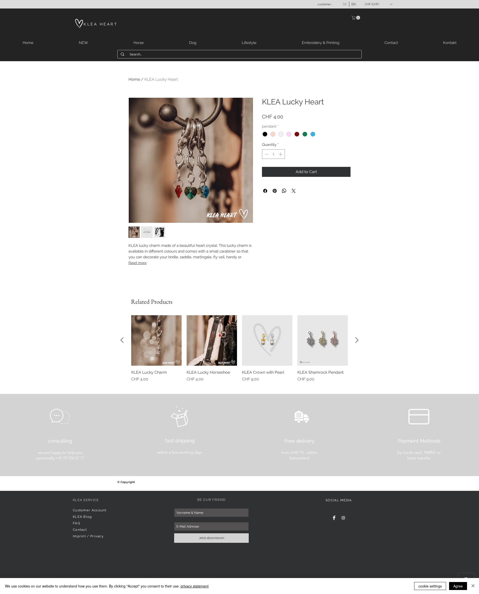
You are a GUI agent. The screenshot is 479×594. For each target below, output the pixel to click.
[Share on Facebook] (265, 191)
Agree (458, 586)
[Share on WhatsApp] (284, 191)
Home (134, 79)
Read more (137, 263)
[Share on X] (294, 191)
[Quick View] (156, 340)
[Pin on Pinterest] (275, 191)
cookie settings (430, 586)
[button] (378, 4)
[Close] (473, 586)
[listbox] (378, 4)
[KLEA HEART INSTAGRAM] (343, 518)
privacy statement (195, 586)
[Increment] (281, 154)
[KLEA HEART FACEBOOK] (334, 518)
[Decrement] (266, 154)
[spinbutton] (273, 154)
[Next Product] (357, 340)
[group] (239, 351)
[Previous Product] (122, 340)
